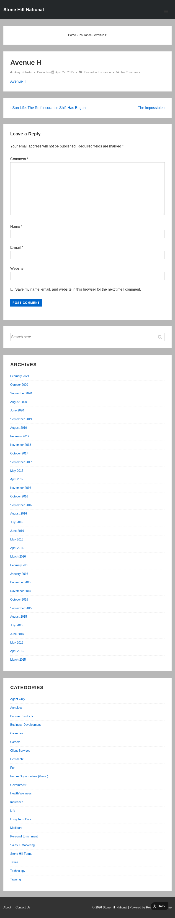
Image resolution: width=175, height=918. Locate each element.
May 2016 (16, 539)
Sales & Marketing (22, 845)
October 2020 (19, 384)
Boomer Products (21, 716)
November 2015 (20, 591)
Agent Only (17, 699)
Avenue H (18, 81)
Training (15, 879)
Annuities (16, 707)
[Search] (162, 337)
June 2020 (17, 410)
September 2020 (21, 393)
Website (16, 268)
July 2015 (16, 625)
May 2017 (16, 470)
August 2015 (18, 616)
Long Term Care (20, 819)
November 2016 (20, 487)
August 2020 (18, 402)
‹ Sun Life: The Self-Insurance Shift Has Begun (48, 108)
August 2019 (18, 427)
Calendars (16, 733)
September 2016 (21, 505)
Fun (12, 767)
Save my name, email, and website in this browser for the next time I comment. (78, 289)
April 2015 (16, 651)
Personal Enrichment (24, 836)
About (7, 907)
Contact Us (22, 907)
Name (15, 226)
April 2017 (16, 479)
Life (12, 810)
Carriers (15, 742)
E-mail (15, 247)
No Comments (130, 72)
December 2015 (20, 582)
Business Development (25, 724)
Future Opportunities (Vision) (29, 776)
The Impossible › (151, 108)
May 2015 (16, 642)
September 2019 (21, 419)
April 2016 (16, 548)
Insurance (104, 72)
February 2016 (19, 565)
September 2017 (21, 462)
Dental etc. (17, 759)
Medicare (16, 827)
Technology (17, 870)
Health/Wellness (21, 793)
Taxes (14, 862)
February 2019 (19, 436)
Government (18, 785)
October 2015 (19, 599)
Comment (19, 159)
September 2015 (21, 608)
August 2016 (18, 513)
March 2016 (18, 556)
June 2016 (17, 531)
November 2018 (20, 444)
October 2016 (19, 496)
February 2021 (19, 376)
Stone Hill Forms (21, 853)
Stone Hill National (23, 9)
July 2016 (16, 522)
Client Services (20, 750)
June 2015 (17, 634)
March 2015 (18, 659)
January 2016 (19, 574)
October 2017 (19, 453)
